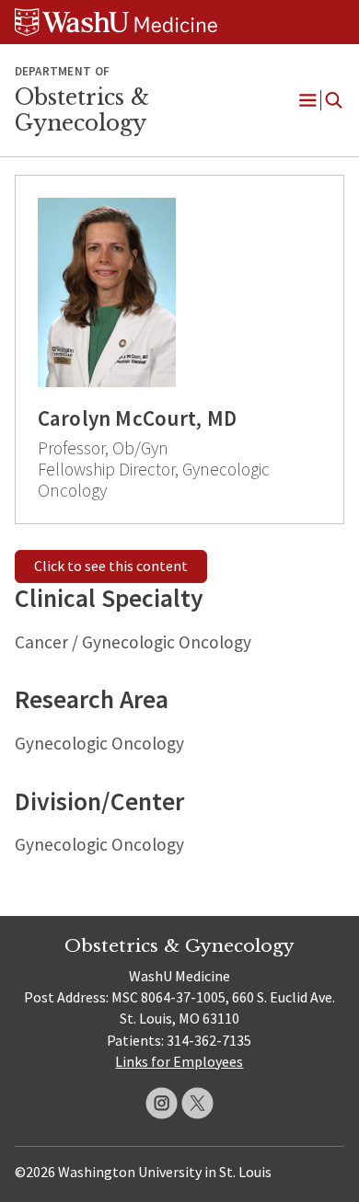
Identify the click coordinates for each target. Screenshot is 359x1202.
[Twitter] (197, 1103)
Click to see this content (111, 565)
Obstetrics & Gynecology (82, 110)
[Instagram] (161, 1103)
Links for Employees (179, 1061)
